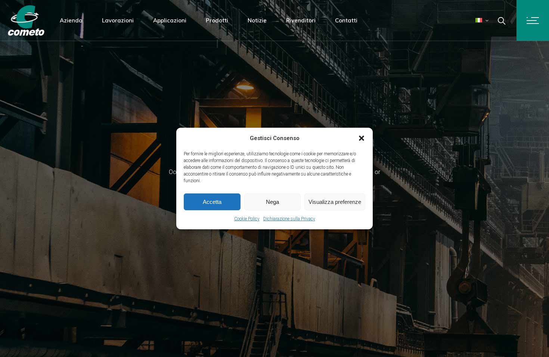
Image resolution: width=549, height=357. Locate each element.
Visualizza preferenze (334, 202)
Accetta (212, 202)
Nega (272, 202)
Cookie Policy (247, 218)
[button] (361, 138)
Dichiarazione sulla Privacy (289, 218)
